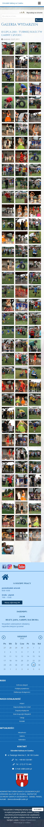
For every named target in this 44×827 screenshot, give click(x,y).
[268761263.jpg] (21, 399)
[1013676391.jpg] (21, 48)
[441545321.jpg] (8, 440)
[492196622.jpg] (21, 440)
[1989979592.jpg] (8, 345)
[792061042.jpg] (21, 508)
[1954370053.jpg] (35, 305)
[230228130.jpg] (21, 386)
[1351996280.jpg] (35, 129)
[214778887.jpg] (8, 386)
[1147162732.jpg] (21, 89)
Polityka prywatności (22, 689)
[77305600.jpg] (35, 494)
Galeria (22, 736)
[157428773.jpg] (8, 183)
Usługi (22, 718)
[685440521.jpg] (8, 494)
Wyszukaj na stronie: (35, 12)
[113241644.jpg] (35, 75)
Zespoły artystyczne (22, 711)
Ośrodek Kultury (12, 3)
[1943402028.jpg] (21, 291)
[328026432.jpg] (35, 413)
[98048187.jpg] (8, 548)
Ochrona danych (22, 685)
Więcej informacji (11, 602)
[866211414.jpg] (8, 535)
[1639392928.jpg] (8, 197)
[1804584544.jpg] (35, 224)
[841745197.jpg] (35, 521)
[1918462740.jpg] (35, 264)
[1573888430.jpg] (35, 170)
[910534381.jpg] (21, 535)
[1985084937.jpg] (35, 318)
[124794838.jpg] (21, 116)
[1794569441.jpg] (8, 224)
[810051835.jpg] (8, 521)
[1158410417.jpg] (35, 89)
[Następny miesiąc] (40, 637)
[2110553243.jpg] (35, 359)
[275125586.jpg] (35, 399)
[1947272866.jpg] (8, 305)
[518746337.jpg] (35, 454)
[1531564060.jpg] (8, 170)
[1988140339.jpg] (21, 332)
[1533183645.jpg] (21, 170)
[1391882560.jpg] (21, 143)
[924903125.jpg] (35, 535)
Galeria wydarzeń (19, 24)
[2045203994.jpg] (8, 359)
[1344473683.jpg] (21, 129)
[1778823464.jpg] (35, 210)
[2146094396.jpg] (21, 372)
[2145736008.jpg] (8, 372)
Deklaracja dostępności (22, 692)
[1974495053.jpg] (21, 318)
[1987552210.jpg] (8, 332)
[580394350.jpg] (21, 481)
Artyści (22, 703)
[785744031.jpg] (8, 508)
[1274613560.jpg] (35, 116)
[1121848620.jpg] (21, 75)
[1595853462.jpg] (35, 183)
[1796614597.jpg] (21, 224)
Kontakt (22, 721)
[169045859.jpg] (21, 197)
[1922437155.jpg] (21, 278)
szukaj (39, 20)
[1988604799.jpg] (35, 332)
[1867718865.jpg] (21, 251)
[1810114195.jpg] (21, 237)
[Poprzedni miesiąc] (4, 637)
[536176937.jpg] (8, 467)
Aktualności (22, 732)
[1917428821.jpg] (21, 264)
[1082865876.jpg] (35, 62)
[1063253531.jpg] (21, 62)
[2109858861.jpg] (21, 359)
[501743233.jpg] (8, 454)
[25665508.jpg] (8, 399)
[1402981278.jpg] (35, 143)
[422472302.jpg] (21, 426)
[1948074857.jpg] (21, 305)
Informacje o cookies (22, 822)
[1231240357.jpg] (8, 116)
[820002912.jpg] (21, 521)
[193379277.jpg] (8, 291)
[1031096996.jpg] (8, 62)
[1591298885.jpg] (21, 183)
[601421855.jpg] (35, 481)
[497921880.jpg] (35, 440)
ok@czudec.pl (26, 769)
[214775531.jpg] (35, 372)
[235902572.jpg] (35, 386)
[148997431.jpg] (21, 156)
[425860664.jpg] (35, 426)
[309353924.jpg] (21, 413)
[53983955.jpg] (21, 467)
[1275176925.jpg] (8, 129)
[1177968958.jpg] (21, 102)
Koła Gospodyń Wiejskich (22, 714)
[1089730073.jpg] (8, 75)
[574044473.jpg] (8, 481)
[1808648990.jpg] (8, 237)
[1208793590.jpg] (35, 102)
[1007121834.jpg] (8, 48)
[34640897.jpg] (8, 426)
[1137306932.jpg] (8, 89)
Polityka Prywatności (27, 820)
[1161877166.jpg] (8, 102)
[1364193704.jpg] (8, 143)
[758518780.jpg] (21, 494)
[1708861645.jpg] (35, 197)
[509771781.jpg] (21, 454)
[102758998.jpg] (35, 48)
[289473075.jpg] (8, 413)
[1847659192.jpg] (35, 237)
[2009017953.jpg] (35, 345)
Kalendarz (22, 740)
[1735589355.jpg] (21, 210)
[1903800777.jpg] (8, 264)
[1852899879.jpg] (8, 251)
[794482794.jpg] (35, 508)
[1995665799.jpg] (21, 345)
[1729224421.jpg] (8, 210)
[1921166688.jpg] (8, 278)
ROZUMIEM (38, 809)
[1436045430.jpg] (8, 156)
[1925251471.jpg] (35, 278)
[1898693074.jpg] (35, 251)
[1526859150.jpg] (35, 156)
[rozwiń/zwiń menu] (39, 3)
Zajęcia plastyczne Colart (22, 707)
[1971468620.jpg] (8, 318)
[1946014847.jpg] (35, 291)
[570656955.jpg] (35, 467)
